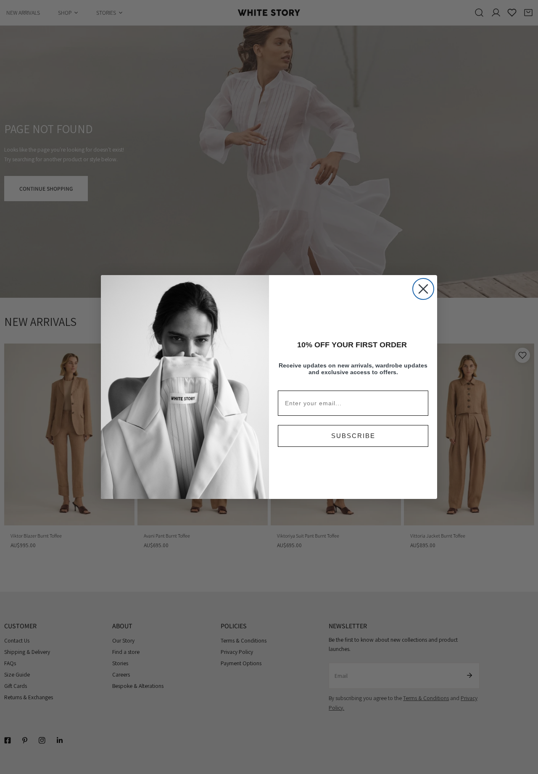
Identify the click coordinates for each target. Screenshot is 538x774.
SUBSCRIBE (353, 435)
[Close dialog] (423, 288)
